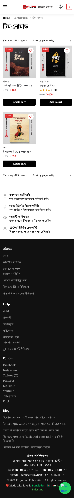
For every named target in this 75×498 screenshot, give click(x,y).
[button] (68, 7)
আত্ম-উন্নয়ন (44, 81)
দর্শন (5, 147)
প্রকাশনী (7, 318)
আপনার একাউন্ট (11, 343)
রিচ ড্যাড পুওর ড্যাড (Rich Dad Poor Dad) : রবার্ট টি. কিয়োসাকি (33, 439)
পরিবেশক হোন (11, 337)
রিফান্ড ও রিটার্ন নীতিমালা (16, 287)
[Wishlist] (31, 51)
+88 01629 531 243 (27, 470)
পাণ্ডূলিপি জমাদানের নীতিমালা (18, 294)
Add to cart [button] (19, 102)
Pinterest (9, 381)
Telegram (9, 396)
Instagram (10, 370)
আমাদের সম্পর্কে (12, 262)
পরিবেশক (8, 331)
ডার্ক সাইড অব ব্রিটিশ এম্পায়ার (17, 86)
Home (6, 18)
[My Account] (60, 7)
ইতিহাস (6, 81)
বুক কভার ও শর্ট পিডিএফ (16, 349)
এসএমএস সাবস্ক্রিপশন (15, 281)
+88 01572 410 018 (55, 470)
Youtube (8, 391)
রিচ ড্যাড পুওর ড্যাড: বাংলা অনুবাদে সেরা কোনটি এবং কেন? (34, 424)
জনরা (6, 311)
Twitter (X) (10, 376)
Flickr (7, 402)
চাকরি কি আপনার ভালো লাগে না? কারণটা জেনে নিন (31, 430)
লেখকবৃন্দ (8, 324)
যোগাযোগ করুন (12, 269)
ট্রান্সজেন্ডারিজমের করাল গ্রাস (17, 152)
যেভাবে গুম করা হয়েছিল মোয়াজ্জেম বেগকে (26, 447)
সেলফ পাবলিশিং (11, 274)
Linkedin (9, 386)
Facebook (9, 365)
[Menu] (9, 7)
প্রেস (5, 256)
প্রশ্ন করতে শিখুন (47, 86)
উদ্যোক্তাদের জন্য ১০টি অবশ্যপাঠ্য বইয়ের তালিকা (29, 417)
